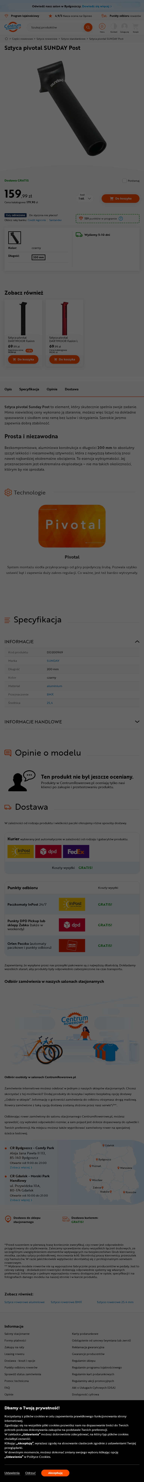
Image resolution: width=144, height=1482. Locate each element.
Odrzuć (30, 1473)
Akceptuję (55, 1473)
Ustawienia (12, 1473)
